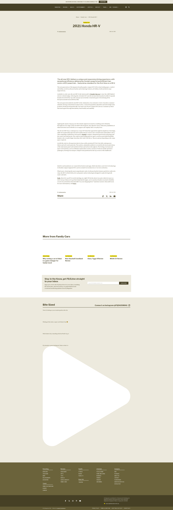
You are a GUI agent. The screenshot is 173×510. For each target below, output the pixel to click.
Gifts (62, 473)
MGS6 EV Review (116, 259)
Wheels (63, 477)
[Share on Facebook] (103, 196)
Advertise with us (119, 481)
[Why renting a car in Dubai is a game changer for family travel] (53, 247)
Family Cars (86, 22)
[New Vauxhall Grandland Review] (75, 247)
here (74, 183)
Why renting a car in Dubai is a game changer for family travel (52, 261)
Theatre (81, 482)
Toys (62, 475)
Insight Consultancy (61, 508)
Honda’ (84, 134)
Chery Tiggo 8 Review (95, 259)
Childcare (45, 473)
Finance (99, 477)
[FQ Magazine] (45, 7)
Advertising (46, 256)
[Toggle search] (129, 7)
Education (45, 479)
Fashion (99, 479)
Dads (58, 178)
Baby (44, 475)
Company (117, 469)
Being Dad (45, 471)
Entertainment (81, 7)
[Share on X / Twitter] (107, 196)
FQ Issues (115, 7)
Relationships (46, 477)
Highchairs (63, 471)
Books (80, 473)
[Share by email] (114, 196)
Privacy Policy (95, 508)
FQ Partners (117, 479)
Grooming (99, 481)
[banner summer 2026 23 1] (86, 216)
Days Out (97, 7)
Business (99, 475)
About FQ (116, 475)
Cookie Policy (127, 508)
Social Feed (117, 483)
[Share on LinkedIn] (110, 196)
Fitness (81, 471)
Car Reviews (68, 256)
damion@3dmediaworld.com (112, 503)
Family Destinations (48, 486)
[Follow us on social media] (65, 501)
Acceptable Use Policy (117, 508)
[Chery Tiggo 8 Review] (98, 247)
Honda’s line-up (95, 94)
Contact (116, 477)
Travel (105, 7)
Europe (45, 488)
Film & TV (81, 475)
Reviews (65, 7)
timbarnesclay (62, 31)
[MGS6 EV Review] (120, 247)
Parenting (57, 7)
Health (72, 7)
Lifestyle (90, 7)
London (45, 490)
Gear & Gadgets (65, 479)
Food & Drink (100, 471)
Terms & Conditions (105, 508)
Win (110, 7)
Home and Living (101, 473)
